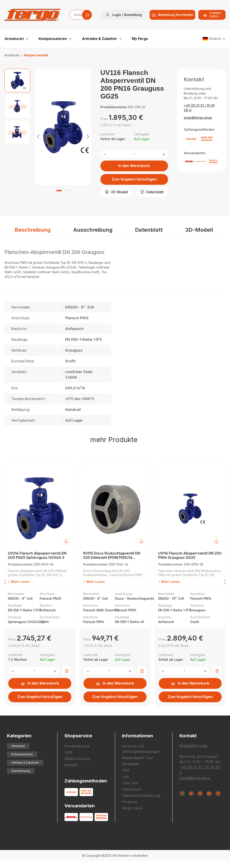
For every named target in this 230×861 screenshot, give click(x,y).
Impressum (131, 789)
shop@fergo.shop (198, 117)
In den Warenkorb (134, 165)
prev (4, 582)
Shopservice (78, 735)
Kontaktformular (193, 745)
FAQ (125, 770)
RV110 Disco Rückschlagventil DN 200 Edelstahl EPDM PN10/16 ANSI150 (111, 555)
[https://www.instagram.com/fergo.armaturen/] (182, 793)
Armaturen (18, 746)
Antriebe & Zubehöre (25, 762)
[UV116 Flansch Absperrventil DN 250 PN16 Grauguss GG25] (190, 508)
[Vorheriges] (38, 136)
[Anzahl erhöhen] (163, 154)
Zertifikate (130, 764)
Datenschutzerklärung (141, 795)
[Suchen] (87, 15)
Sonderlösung (20, 771)
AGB (68, 752)
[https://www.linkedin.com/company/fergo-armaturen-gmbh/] (218, 793)
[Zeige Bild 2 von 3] (65, 190)
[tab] (32, 230)
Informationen (137, 735)
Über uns (130, 783)
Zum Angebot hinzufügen (134, 179)
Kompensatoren (22, 754)
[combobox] (81, 15)
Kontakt (70, 765)
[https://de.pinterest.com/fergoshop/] (200, 793)
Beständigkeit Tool (137, 757)
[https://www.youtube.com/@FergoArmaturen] (209, 793)
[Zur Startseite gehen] (32, 15)
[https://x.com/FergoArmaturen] (191, 793)
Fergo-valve (132, 808)
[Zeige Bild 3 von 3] (69, 190)
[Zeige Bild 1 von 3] (59, 190)
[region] (48, 136)
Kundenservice (77, 746)
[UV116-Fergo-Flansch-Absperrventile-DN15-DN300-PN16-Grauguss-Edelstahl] (63, 127)
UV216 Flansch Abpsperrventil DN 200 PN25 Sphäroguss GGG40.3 (37, 555)
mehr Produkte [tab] (113, 440)
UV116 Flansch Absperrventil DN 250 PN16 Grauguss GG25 (189, 555)
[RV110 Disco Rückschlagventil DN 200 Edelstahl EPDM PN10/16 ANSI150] (115, 508)
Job (125, 776)
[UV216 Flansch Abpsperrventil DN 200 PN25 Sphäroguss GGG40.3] (40, 508)
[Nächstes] (87, 136)
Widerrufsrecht (77, 758)
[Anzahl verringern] (104, 154)
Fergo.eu (129, 801)
